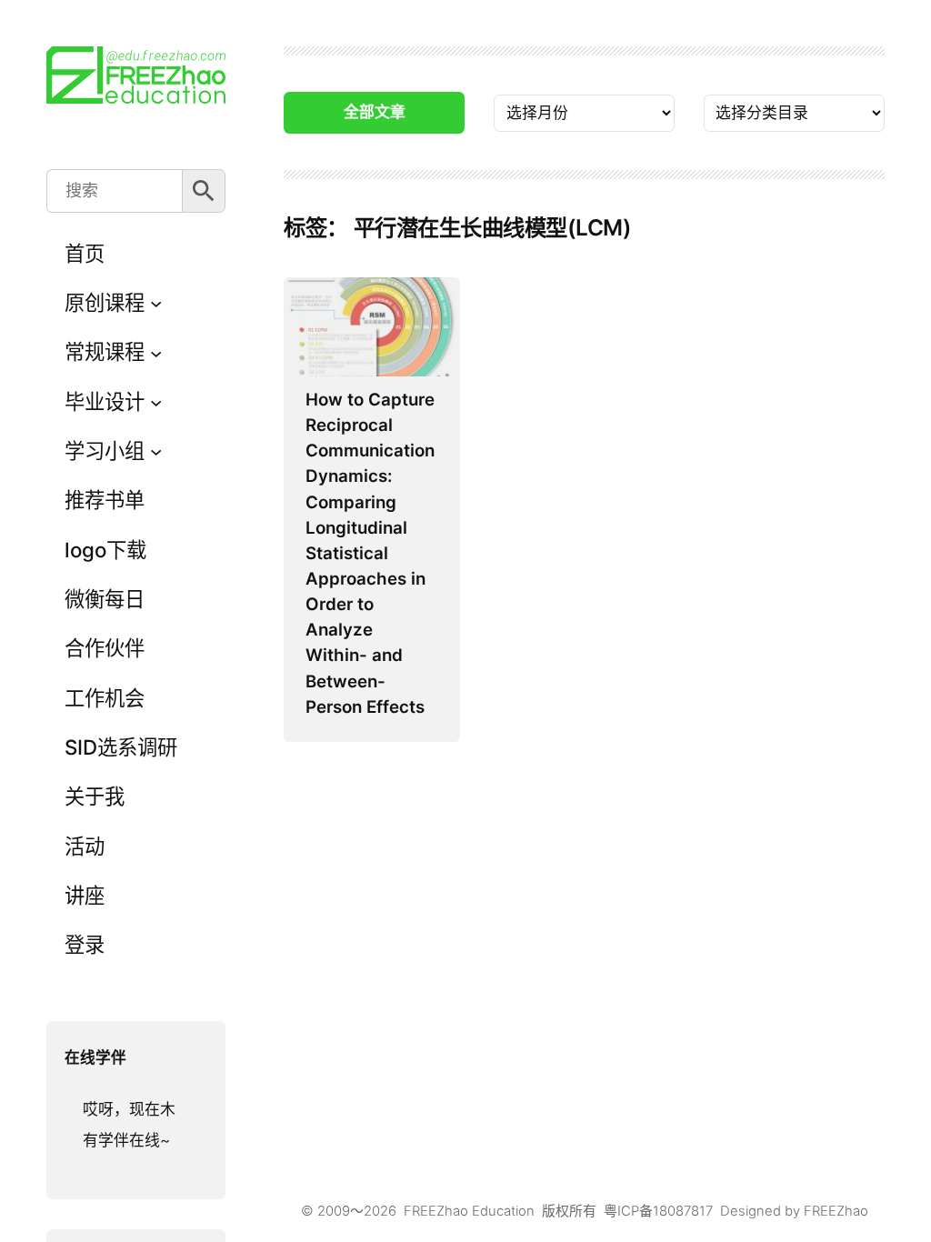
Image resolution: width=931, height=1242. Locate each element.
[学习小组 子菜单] (156, 451)
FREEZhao (836, 1211)
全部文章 (374, 112)
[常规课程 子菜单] (156, 352)
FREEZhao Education (469, 1211)
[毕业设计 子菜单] (156, 401)
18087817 (683, 1211)
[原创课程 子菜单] (156, 303)
